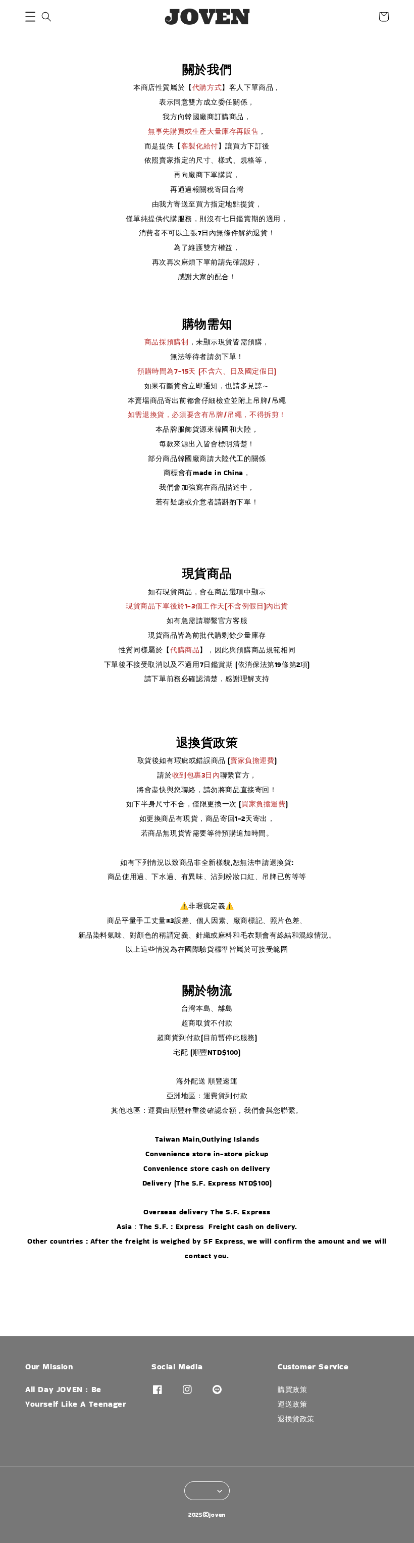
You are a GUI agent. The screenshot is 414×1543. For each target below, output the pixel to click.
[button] (30, 17)
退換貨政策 (296, 1419)
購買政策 (292, 1390)
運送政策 (292, 1404)
